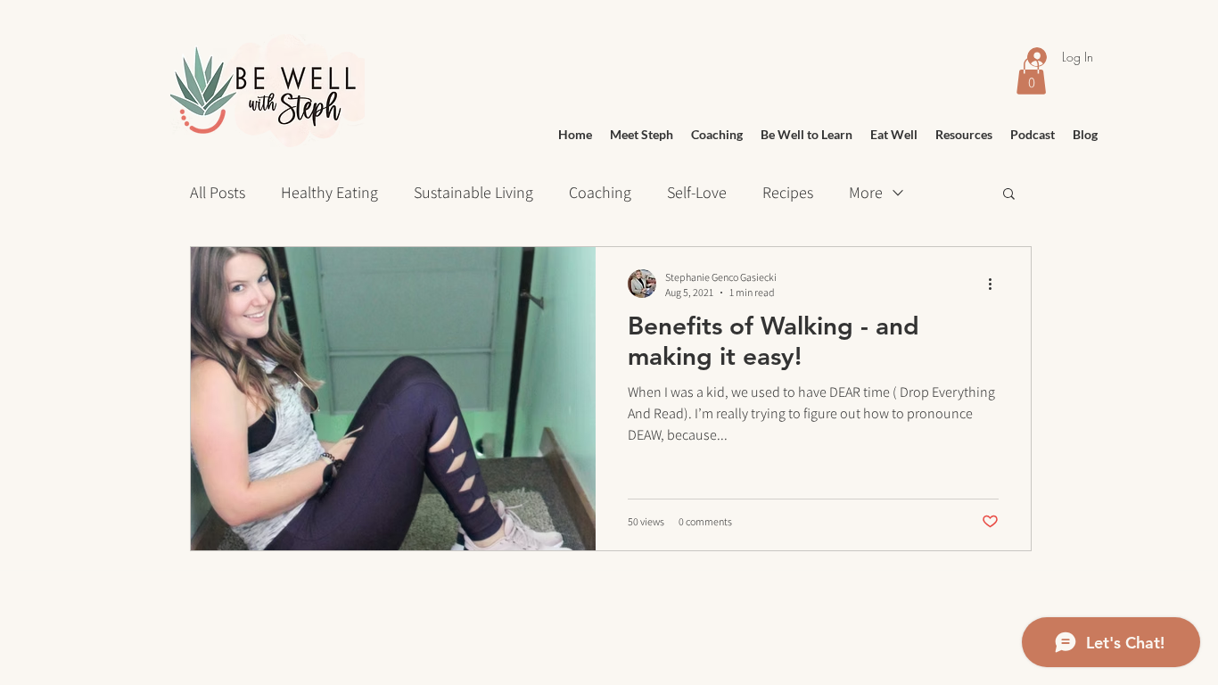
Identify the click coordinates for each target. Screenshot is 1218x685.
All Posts (217, 192)
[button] (1008, 195)
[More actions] (996, 283)
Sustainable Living (473, 192)
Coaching (600, 192)
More (866, 192)
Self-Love (697, 192)
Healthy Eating (329, 192)
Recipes (787, 192)
